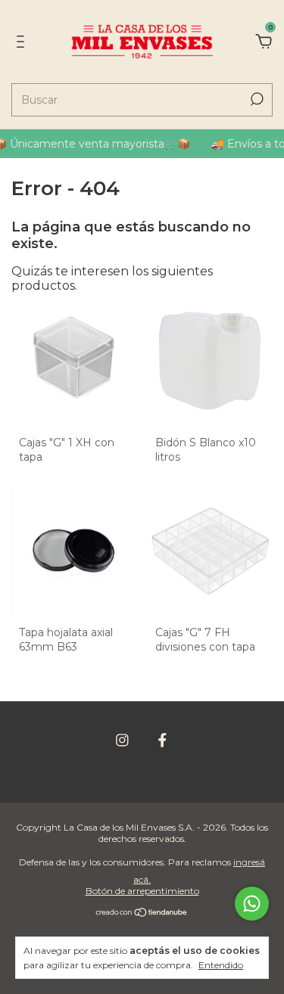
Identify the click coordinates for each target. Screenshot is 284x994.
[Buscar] (255, 99)
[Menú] (23, 42)
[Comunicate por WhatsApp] (252, 904)
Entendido (220, 965)
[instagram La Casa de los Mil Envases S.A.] (122, 740)
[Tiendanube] (142, 913)
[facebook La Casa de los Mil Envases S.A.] (162, 740)
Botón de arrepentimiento (142, 890)
